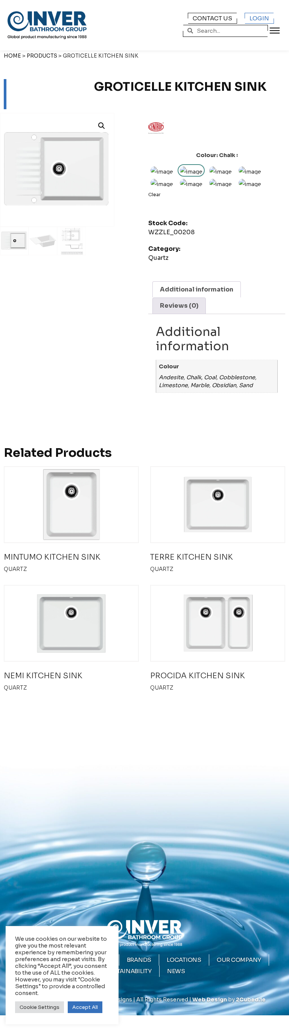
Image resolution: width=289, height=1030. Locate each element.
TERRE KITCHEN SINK (191, 557)
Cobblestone (237, 377)
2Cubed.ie (251, 999)
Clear (154, 194)
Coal (210, 377)
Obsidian (224, 385)
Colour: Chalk (215, 155)
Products (42, 56)
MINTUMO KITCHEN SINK (52, 557)
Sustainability (128, 971)
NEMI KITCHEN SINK (43, 676)
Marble (199, 385)
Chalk (193, 377)
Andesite (171, 377)
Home (12, 56)
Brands (139, 959)
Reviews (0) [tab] (179, 306)
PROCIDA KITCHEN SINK (197, 676)
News (176, 971)
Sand (246, 385)
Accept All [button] (85, 1007)
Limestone (173, 385)
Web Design (209, 999)
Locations (184, 959)
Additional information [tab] (196, 289)
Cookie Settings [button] (39, 1007)
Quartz (158, 258)
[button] (101, 126)
